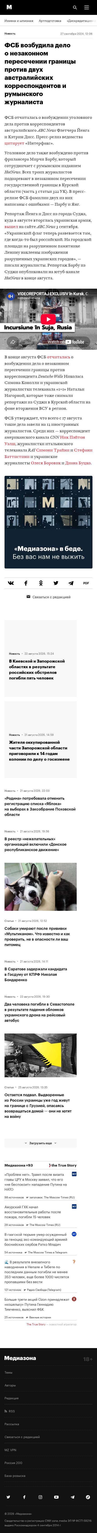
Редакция (11, 1397)
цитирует (14, 143)
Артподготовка (50, 20)
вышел (11, 227)
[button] (86, 7)
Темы (8, 1372)
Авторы (10, 1384)
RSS (11, 1410)
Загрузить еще (40, 1143)
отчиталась (58, 357)
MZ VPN (10, 1449)
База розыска (15, 1475)
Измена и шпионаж (19, 20)
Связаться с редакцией (51, 596)
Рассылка (12, 1423)
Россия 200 (13, 1462)
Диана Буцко (78, 463)
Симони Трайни (52, 450)
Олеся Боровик (46, 463)
